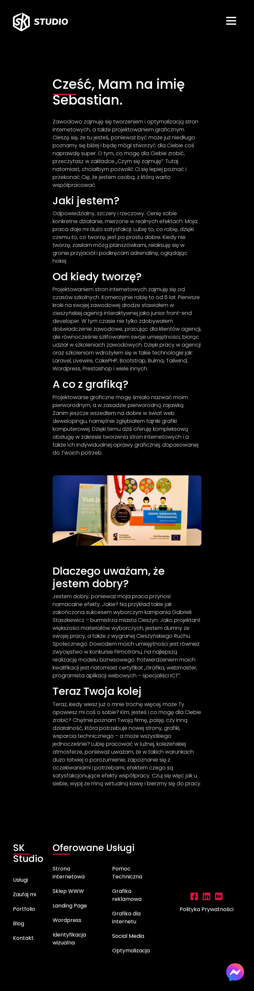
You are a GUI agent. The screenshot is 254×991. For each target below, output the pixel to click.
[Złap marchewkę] (19, 972)
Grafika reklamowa (127, 895)
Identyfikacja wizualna (69, 938)
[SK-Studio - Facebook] (194, 898)
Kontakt (23, 938)
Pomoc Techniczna (127, 872)
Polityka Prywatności (206, 909)
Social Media (128, 936)
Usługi (20, 880)
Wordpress (67, 920)
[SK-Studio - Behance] (218, 898)
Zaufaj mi (24, 894)
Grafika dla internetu (126, 917)
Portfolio (24, 909)
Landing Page (70, 905)
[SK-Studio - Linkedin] (206, 898)
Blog (18, 923)
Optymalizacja (131, 950)
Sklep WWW (68, 891)
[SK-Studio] (41, 22)
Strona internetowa (69, 872)
